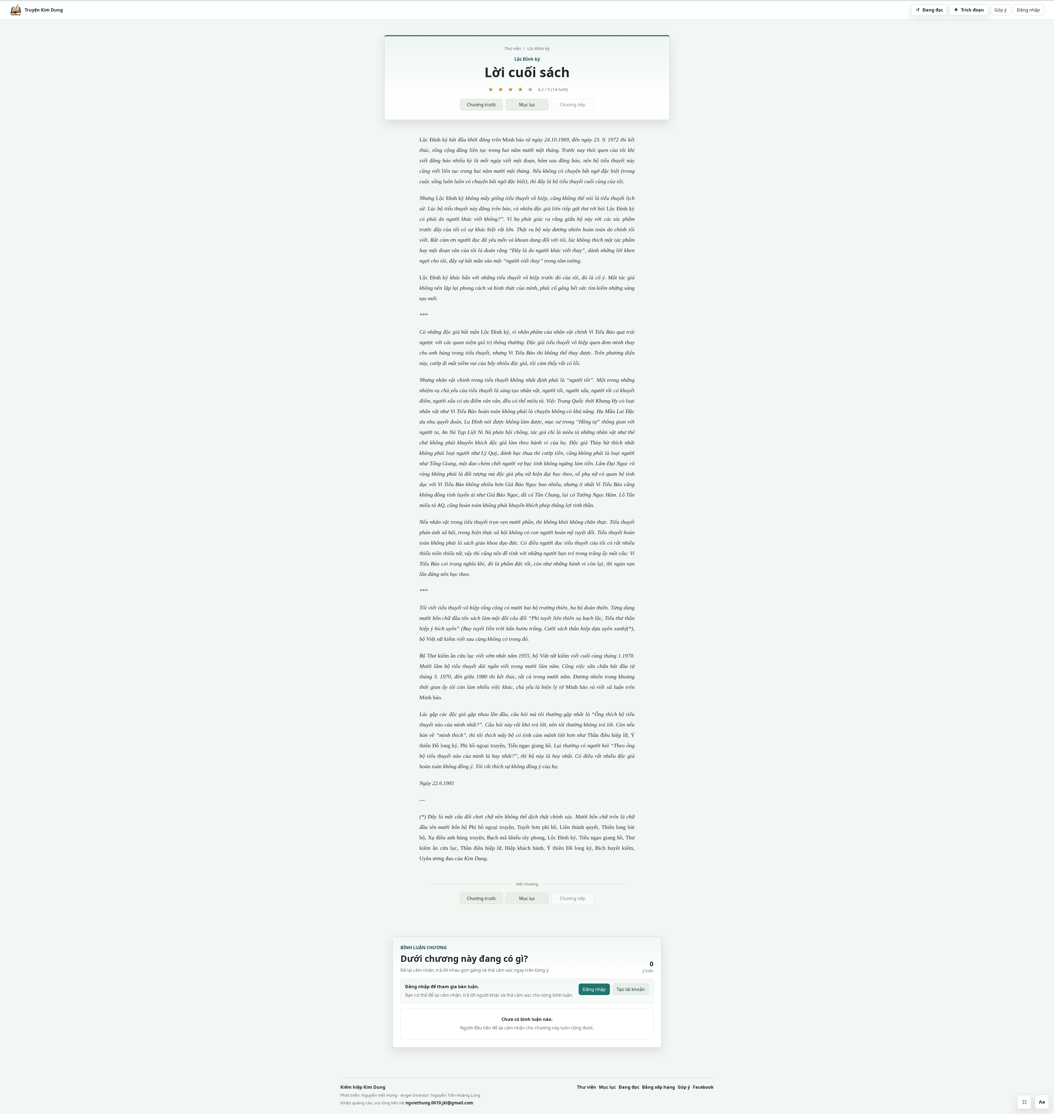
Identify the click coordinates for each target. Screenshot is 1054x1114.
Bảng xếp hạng (658, 1087)
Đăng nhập (1028, 10)
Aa (1042, 1102)
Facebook (703, 1087)
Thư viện (512, 48)
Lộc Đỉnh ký (538, 48)
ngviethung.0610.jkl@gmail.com (439, 1102)
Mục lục (527, 105)
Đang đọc (629, 1087)
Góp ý (1000, 10)
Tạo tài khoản (631, 989)
